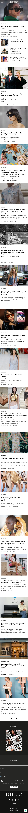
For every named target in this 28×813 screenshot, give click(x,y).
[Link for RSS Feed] (18, 800)
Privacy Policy (22, 783)
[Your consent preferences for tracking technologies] (25, 810)
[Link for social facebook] (12, 800)
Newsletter (14, 806)
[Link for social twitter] (9, 800)
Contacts (14, 803)
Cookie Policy (14, 810)
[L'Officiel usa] (14, 2)
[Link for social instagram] (15, 800)
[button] (26, 740)
